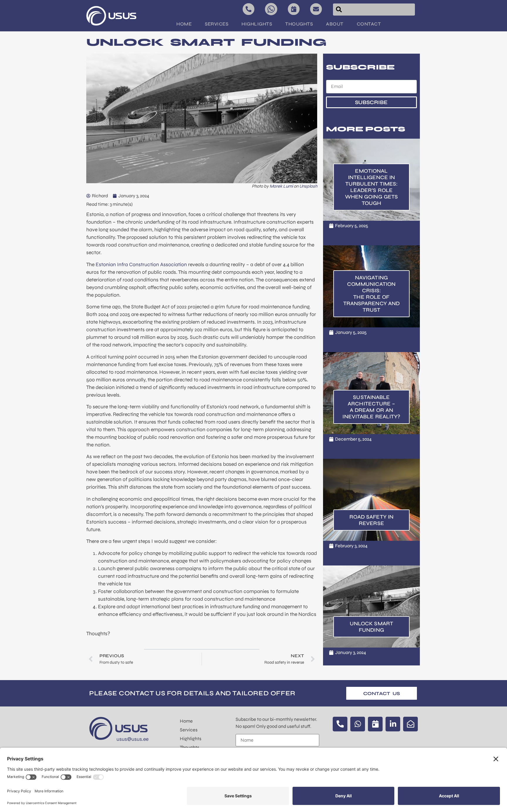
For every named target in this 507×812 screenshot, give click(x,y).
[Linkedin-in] (393, 724)
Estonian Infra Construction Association (141, 264)
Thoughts (299, 24)
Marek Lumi (281, 186)
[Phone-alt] (340, 724)
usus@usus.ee (132, 739)
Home (184, 24)
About (335, 24)
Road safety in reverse (371, 520)
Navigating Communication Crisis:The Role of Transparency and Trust (371, 293)
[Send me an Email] (316, 9)
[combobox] (374, 10)
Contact (369, 24)
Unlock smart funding (371, 626)
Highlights (256, 24)
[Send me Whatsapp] (271, 9)
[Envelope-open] (410, 724)
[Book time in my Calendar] (293, 9)
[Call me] (248, 9)
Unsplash (308, 186)
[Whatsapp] (357, 724)
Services (216, 24)
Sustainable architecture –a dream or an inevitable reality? (371, 407)
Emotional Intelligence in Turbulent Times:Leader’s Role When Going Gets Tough (371, 187)
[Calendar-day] (375, 724)
